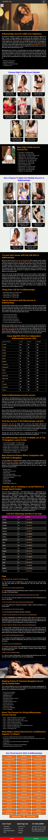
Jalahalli (9, 791)
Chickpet (24, 772)
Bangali (4, 361)
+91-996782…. (29, 545)
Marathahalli (38, 807)
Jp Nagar (39, 791)
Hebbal (9, 785)
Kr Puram (24, 800)
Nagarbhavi (38, 810)
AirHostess (5, 387)
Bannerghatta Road (9, 759)
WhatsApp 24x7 (7, 828)
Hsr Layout (20, 828)
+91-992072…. (29, 536)
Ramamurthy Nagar (31, 816)
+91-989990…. (29, 534)
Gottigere (24, 781)
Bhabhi (4, 350)
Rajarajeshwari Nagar (16, 816)
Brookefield (38, 769)
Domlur (38, 778)
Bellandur (24, 762)
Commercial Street (39, 772)
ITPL (39, 788)
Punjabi (4, 353)
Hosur (9, 788)
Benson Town (39, 762)
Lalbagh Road (39, 800)
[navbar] (44, 1)
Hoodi (38, 785)
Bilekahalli (24, 766)
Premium (5, 384)
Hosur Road (24, 788)
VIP (3, 381)
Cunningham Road (24, 775)
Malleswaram (9, 807)
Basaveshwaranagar (38, 759)
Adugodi (20, 832)
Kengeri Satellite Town (24, 797)
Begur (9, 762)
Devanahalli (9, 778)
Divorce (4, 390)
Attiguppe (9, 756)
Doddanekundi (24, 778)
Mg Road (24, 810)
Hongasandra (24, 785)
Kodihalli (39, 797)
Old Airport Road (24, 813)
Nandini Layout (9, 813)
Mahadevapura (24, 803)
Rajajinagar (38, 813)
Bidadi (9, 766)
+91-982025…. (29, 539)
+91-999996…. (29, 522)
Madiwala (9, 803)
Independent (5, 367)
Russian (4, 344)
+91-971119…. (29, 519)
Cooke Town (9, 775)
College (4, 347)
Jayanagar (24, 791)
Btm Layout (9, 772)
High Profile (5, 378)
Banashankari (24, 756)
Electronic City (21, 826)
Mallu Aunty (5, 375)
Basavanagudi (24, 759)
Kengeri (9, 797)
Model (4, 370)
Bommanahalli (39, 766)
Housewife (5, 364)
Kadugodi (9, 794)
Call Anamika (6, 826)
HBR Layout (38, 781)
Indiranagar (20, 830)
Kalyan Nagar (24, 794)
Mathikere (9, 810)
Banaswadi (38, 756)
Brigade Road (24, 769)
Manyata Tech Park (24, 807)
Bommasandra (9, 769)
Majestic (39, 803)
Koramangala (9, 800)
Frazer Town (9, 781)
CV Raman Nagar (38, 775)
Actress (4, 372)
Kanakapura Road (38, 794)
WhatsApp (36, 838)
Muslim (4, 355)
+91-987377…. (29, 531)
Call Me (12, 838)
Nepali (4, 358)
